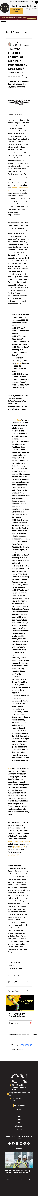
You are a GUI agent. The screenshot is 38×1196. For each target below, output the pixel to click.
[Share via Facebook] (9, 975)
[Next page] (25, 1179)
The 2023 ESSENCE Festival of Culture (17, 1015)
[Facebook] (13, 1143)
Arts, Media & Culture (15, 968)
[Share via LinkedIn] (19, 975)
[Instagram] (9, 1143)
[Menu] (36, 2)
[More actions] (29, 44)
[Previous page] (13, 1179)
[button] (16, 11)
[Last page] (30, 1179)
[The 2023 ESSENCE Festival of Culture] (20, 1003)
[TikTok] (28, 1143)
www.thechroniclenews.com (19, 1)
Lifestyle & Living (14, 962)
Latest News (12, 965)
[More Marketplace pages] (23, 1126)
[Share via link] (24, 975)
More (25, 32)
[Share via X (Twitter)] (14, 975)
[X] (17, 1143)
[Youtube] (24, 1143)
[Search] (32, 2)
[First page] (8, 1179)
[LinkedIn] (21, 1143)
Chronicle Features (12, 32)
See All (28, 991)
